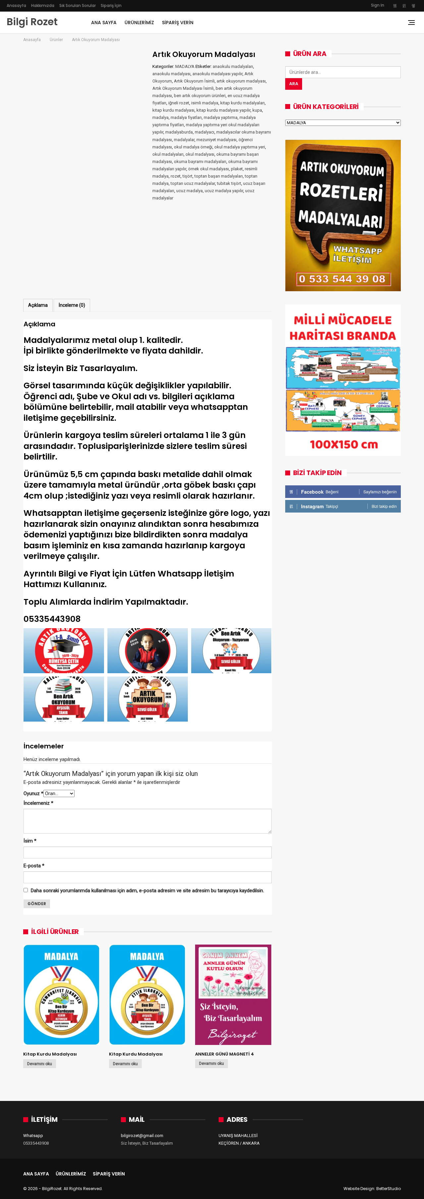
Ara (293, 84)
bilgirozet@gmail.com (142, 1135)
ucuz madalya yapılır (224, 190)
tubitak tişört (229, 183)
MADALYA (184, 66)
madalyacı (204, 132)
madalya (160, 117)
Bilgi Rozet (32, 22)
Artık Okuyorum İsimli (194, 81)
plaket (237, 168)
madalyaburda (179, 132)
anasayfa (16, 5)
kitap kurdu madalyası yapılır (223, 110)
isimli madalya (204, 102)
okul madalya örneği (193, 146)
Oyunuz (33, 793)
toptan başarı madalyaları (218, 176)
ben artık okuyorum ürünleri (200, 95)
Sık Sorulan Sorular (77, 5)
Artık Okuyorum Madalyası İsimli (183, 88)
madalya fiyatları (186, 117)
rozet (176, 176)
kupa (257, 110)
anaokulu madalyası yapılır (217, 73)
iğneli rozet (178, 102)
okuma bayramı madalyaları (200, 161)
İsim (30, 841)
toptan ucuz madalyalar (193, 183)
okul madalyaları (168, 154)
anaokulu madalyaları (233, 66)
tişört (187, 176)
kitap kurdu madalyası (173, 110)
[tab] (38, 305)
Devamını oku (39, 1064)
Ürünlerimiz (139, 22)
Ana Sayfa (104, 22)
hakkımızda (42, 5)
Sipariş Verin (177, 22)
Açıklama (38, 305)
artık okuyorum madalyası (241, 81)
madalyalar (184, 139)
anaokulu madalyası (171, 73)
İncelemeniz (38, 803)
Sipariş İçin (111, 5)
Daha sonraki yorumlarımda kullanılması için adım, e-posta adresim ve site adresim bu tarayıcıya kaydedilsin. (147, 891)
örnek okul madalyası (208, 168)
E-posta (34, 866)
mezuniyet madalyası (216, 139)
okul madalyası (200, 154)
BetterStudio (388, 1188)
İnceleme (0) (72, 305)
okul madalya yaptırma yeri (239, 146)
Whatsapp (33, 1135)
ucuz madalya (189, 190)
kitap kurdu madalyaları (242, 102)
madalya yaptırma (221, 117)
